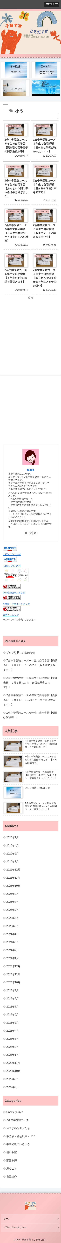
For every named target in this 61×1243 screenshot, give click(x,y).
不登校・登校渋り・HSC (20, 1136)
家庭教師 (11, 1160)
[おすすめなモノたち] (15, 87)
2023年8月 (12, 998)
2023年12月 (13, 966)
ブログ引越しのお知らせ (20, 652)
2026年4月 (12, 845)
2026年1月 (12, 861)
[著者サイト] (26, 533)
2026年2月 (12, 853)
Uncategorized (14, 1112)
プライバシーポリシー (15, 1227)
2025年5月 (12, 926)
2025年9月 (12, 894)
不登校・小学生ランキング (16, 604)
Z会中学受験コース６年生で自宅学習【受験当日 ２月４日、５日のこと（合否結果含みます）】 (30, 665)
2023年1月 (12, 1054)
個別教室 (11, 1152)
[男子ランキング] (11, 610)
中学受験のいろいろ (18, 1144)
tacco (30, 469)
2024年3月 (12, 942)
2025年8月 (12, 901)
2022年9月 (12, 1079)
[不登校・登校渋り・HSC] (45, 87)
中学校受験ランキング (14, 592)
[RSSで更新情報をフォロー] (35, 533)
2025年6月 (12, 918)
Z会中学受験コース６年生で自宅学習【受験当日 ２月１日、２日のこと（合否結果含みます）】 (30, 700)
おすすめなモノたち (18, 1128)
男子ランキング (11, 615)
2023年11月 (13, 974)
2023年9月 (12, 990)
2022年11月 (13, 1063)
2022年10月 (13, 1071)
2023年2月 (12, 1047)
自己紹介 (11, 1176)
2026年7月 (12, 837)
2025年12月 (13, 869)
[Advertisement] (30, 330)
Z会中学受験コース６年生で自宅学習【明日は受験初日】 (30, 715)
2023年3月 (12, 1038)
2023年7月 (12, 1006)
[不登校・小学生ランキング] (11, 599)
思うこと (11, 1168)
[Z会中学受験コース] (15, 69)
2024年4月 (12, 934)
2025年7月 (12, 910)
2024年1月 (12, 958)
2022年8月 (12, 1087)
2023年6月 (12, 1014)
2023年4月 (12, 1030)
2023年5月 (12, 1022)
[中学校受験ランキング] (11, 588)
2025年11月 (13, 877)
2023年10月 (13, 982)
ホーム (7, 1218)
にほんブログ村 (12, 554)
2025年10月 (13, 885)
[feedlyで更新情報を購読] (31, 533)
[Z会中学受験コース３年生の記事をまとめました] (45, 69)
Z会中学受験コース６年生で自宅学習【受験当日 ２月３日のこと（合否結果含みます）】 (30, 683)
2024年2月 (12, 950)
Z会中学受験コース (17, 1120)
